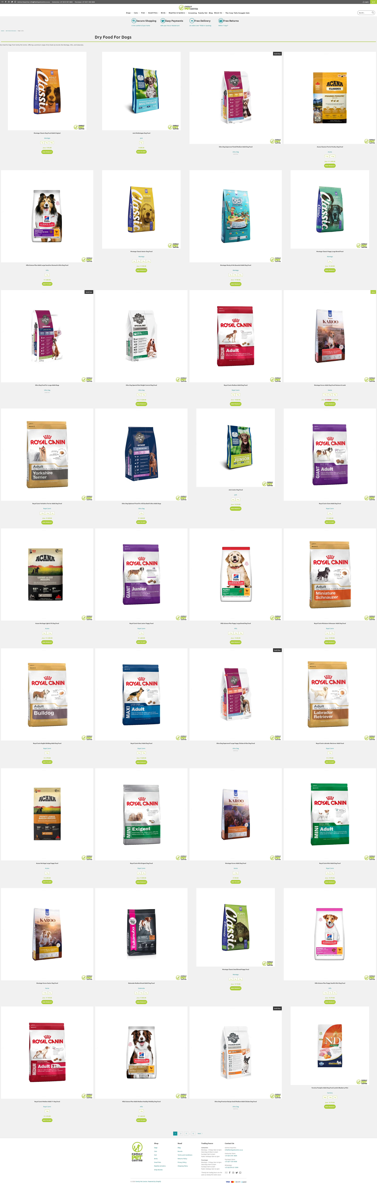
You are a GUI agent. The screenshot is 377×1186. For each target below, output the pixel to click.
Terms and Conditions (185, 1155)
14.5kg (332, 156)
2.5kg (230, 633)
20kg (235, 275)
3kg (139, 394)
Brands (180, 1151)
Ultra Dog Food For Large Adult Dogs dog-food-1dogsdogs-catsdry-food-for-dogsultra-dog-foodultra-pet (47, 336)
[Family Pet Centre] (188, 8)
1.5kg (42, 513)
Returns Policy (182, 1159)
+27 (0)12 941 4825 (231, 1156)
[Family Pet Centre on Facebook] (5, 2)
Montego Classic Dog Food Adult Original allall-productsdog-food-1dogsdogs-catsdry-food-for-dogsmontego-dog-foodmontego (47, 91)
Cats (155, 1151)
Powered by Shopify (154, 1181)
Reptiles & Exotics (160, 1166)
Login (367, 2)
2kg (42, 142)
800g (325, 1097)
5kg (47, 142)
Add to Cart (141, 152)
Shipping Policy (183, 1166)
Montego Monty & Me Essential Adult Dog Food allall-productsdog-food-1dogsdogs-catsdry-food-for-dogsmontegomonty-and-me (235, 216)
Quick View (47, 95)
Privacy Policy (182, 1162)
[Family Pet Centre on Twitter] (12, 2)
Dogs (155, 1148)
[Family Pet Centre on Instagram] (9, 2)
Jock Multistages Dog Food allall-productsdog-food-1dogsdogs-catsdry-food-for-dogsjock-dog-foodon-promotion (141, 91)
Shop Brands (158, 1170)
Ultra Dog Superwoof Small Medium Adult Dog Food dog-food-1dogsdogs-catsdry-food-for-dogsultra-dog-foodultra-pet (235, 98)
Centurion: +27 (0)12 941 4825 (62, 2)
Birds (156, 1159)
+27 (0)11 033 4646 (231, 1161)
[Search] (373, 12)
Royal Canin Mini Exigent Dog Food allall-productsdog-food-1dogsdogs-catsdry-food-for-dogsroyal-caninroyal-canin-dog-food (141, 814)
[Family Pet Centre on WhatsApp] (15, 2)
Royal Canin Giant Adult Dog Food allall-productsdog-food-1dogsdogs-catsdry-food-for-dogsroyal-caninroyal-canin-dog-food (330, 455)
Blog (179, 1148)
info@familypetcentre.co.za (234, 1150)
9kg (146, 992)
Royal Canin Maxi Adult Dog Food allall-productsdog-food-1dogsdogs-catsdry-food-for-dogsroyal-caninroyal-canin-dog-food (141, 694)
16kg (241, 633)
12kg (47, 275)
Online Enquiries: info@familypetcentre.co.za (33, 2)
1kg (139, 873)
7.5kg (47, 513)
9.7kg (327, 156)
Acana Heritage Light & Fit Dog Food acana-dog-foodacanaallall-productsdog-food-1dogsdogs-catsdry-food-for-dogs (47, 574)
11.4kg (49, 633)
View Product (47, 152)
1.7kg (325, 394)
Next (199, 1133)
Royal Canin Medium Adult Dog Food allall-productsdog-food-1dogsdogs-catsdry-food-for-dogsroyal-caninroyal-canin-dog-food (235, 336)
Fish (155, 1155)
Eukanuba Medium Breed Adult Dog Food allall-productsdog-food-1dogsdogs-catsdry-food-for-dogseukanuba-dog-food (141, 934)
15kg (238, 394)
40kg (240, 275)
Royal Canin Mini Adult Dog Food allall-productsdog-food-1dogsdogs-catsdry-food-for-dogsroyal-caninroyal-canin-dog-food (330, 814)
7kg (335, 1097)
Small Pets (157, 1162)
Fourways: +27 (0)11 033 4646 (85, 2)
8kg (141, 142)
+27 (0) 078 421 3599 (231, 1167)
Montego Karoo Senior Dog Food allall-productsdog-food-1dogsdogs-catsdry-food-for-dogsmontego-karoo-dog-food (47, 934)
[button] (129, 13)
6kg (44, 633)
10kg (143, 261)
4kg (233, 394)
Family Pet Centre (141, 1181)
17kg (47, 873)
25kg (51, 142)
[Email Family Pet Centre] (2, 2)
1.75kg (235, 873)
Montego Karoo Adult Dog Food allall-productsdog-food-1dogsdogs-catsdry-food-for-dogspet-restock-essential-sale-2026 (235, 814)
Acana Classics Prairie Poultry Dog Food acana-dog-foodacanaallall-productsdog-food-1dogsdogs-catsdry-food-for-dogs (330, 98)
